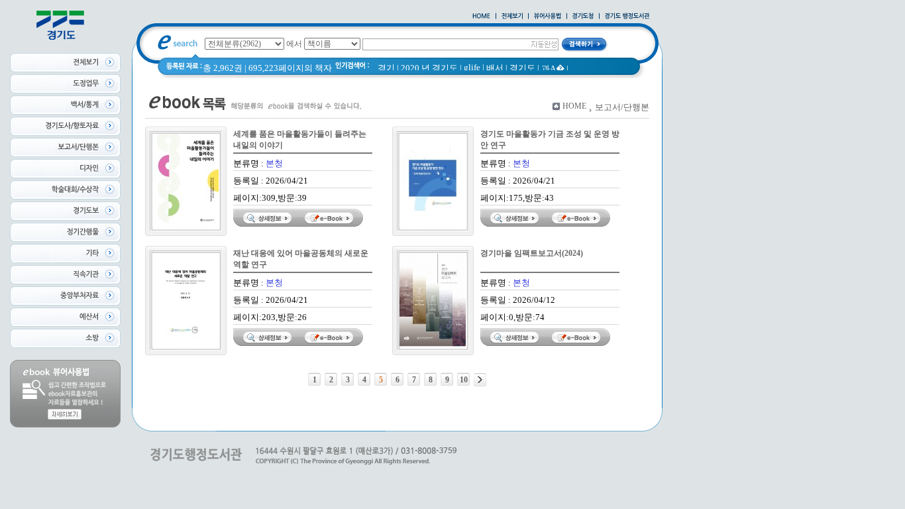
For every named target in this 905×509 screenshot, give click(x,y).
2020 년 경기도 (429, 68)
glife (472, 67)
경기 (386, 68)
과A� (552, 69)
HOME (574, 106)
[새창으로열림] (583, 16)
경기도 (522, 68)
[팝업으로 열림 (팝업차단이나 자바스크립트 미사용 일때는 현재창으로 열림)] (547, 16)
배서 (495, 68)
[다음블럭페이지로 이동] (480, 379)
